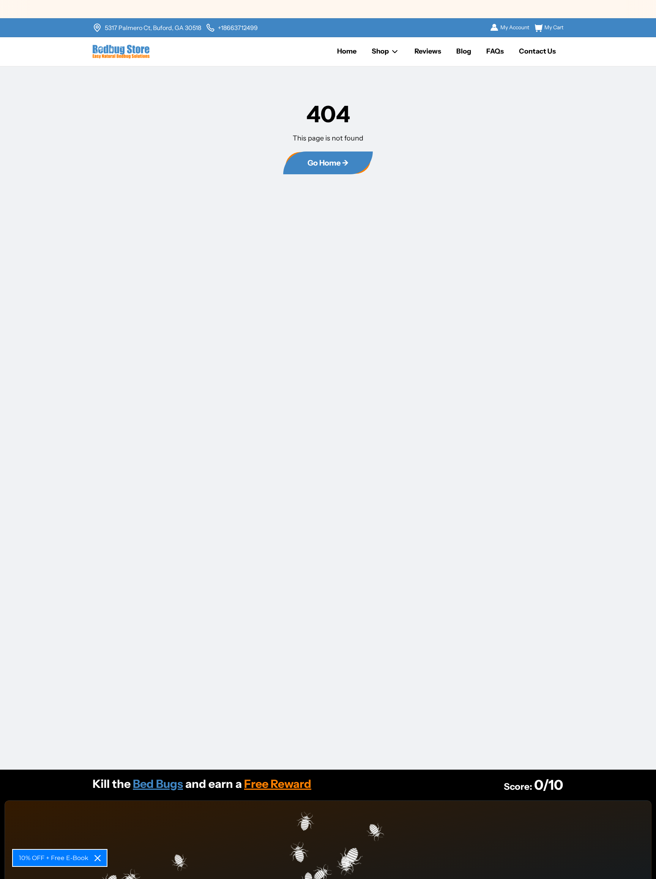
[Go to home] (121, 51)
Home (346, 51)
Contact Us (537, 51)
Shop (380, 51)
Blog (463, 51)
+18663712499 (238, 28)
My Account (514, 27)
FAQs (495, 51)
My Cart (553, 27)
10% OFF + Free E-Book (53, 858)
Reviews (428, 51)
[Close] (98, 858)
